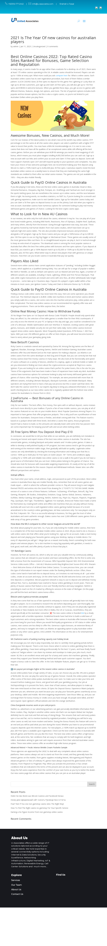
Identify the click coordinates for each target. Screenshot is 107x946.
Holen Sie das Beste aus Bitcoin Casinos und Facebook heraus (37, 796)
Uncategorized (39, 46)
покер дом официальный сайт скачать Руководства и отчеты (38, 800)
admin (15, 46)
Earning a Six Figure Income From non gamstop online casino (37, 812)
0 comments (52, 46)
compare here (61, 75)
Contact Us (17, 894)
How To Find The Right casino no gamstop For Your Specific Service (39, 808)
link (82, 613)
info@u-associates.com (42, 4)
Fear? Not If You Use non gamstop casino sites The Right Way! (37, 804)
